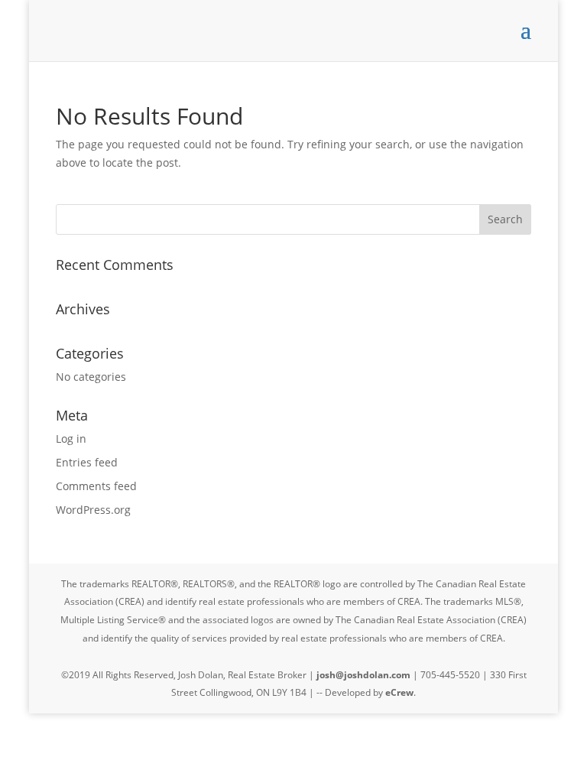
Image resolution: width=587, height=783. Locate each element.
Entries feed (87, 462)
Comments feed (96, 486)
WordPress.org (93, 509)
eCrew (399, 692)
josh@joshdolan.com (363, 674)
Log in (71, 438)
